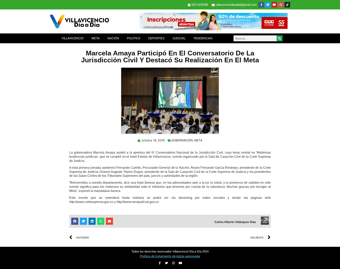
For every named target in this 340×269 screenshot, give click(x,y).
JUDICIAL (179, 38)
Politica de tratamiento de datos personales (170, 256)
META (95, 38)
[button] (74, 221)
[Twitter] (268, 4)
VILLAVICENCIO (73, 38)
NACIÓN (113, 38)
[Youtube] (274, 4)
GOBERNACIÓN (182, 140)
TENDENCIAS (203, 38)
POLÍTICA (133, 38)
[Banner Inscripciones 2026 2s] (213, 29)
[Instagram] (281, 4)
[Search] (280, 38)
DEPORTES (156, 38)
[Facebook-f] (261, 4)
